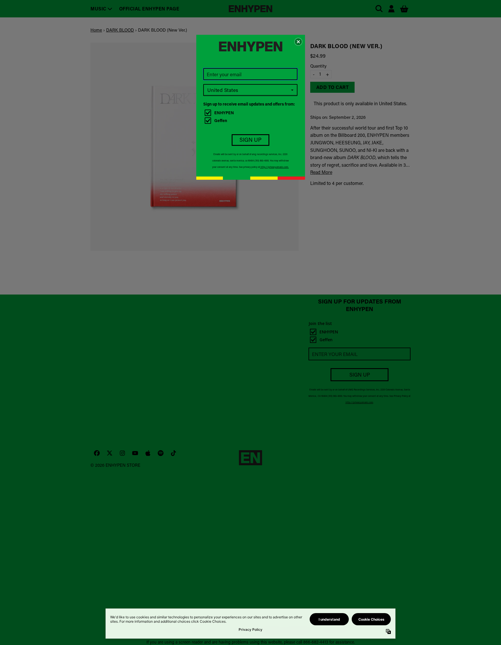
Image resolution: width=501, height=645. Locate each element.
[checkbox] (251, 113)
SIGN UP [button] (250, 139)
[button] (298, 41)
